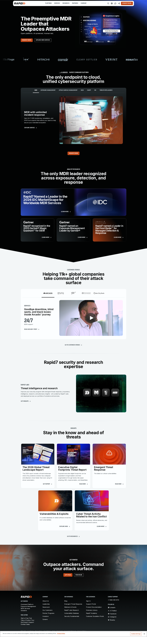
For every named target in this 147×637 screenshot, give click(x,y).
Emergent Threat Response (73, 604)
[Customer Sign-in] (118, 3)
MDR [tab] (36, 90)
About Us (46, 601)
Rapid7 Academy (91, 613)
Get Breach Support (27, 622)
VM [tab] (95, 90)
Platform (48, 3)
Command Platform (27, 604)
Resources (66, 3)
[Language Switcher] (111, 3)
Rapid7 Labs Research (71, 610)
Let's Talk (68, 575)
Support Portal (91, 604)
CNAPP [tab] (89, 90)
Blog (65, 601)
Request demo (26, 40)
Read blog (79, 575)
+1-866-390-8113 (113, 600)
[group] (73, 59)
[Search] (108, 3)
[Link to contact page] (115, 3)
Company (83, 3)
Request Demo (126, 3)
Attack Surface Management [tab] (68, 90)
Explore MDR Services (43, 40)
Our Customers (47, 610)
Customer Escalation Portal (95, 616)
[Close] (144, 634)
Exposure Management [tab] (48, 90)
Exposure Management (28, 606)
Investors (46, 616)
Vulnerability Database (71, 613)
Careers (45, 619)
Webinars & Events (70, 607)
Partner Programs (48, 613)
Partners (75, 3)
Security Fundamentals (71, 616)
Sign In (88, 601)
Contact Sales (25, 624)
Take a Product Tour (27, 620)
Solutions (24, 610)
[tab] (48, 293)
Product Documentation (94, 607)
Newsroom (46, 607)
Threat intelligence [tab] (106, 90)
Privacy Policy (61, 633)
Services (57, 3)
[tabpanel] (73, 120)
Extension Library (91, 610)
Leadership (46, 604)
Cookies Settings (136, 633)
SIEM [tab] (82, 90)
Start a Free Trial (26, 618)
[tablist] (73, 90)
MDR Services (25, 608)
